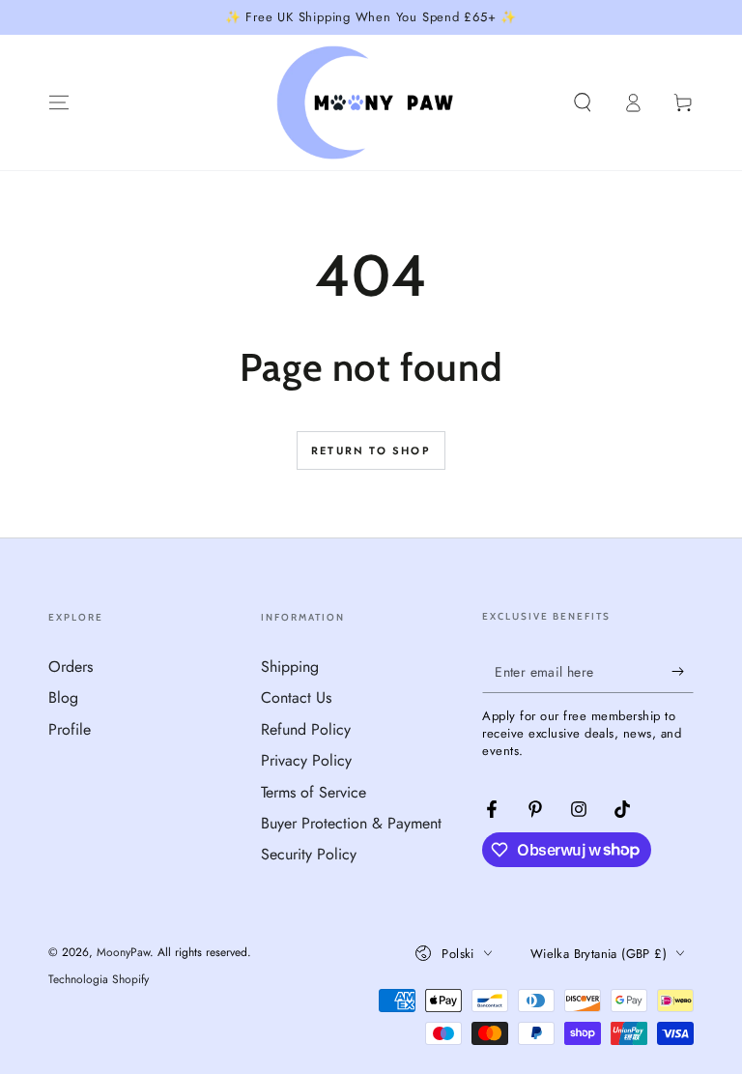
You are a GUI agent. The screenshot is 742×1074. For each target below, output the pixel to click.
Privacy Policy (306, 760)
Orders (70, 666)
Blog (63, 697)
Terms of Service (313, 792)
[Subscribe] (682, 671)
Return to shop (371, 450)
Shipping (290, 666)
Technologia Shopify (98, 980)
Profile (69, 729)
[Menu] (59, 102)
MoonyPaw (123, 952)
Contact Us (296, 697)
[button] (582, 102)
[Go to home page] (371, 102)
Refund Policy (306, 729)
